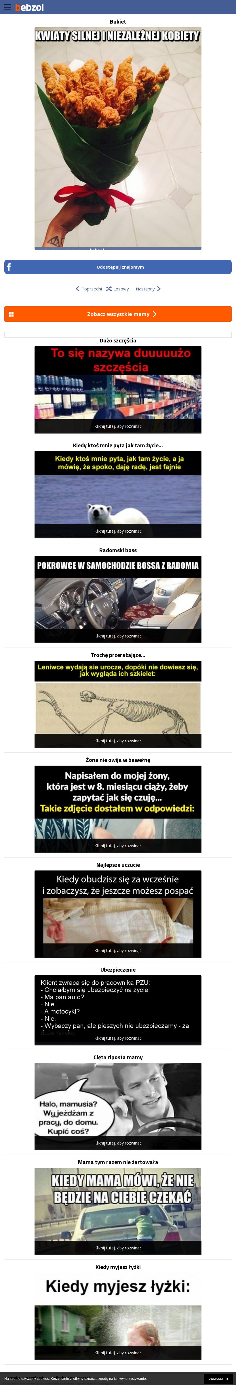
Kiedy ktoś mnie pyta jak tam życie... (118, 445)
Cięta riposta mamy (118, 1057)
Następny (145, 289)
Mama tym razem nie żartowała (118, 1162)
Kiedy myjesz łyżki (118, 1267)
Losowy (121, 289)
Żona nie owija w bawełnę (118, 760)
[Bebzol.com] (29, 7)
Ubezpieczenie (118, 969)
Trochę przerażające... (118, 655)
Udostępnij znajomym (120, 267)
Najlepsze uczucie (118, 865)
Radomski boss (118, 550)
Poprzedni (91, 289)
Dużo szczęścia (118, 340)
